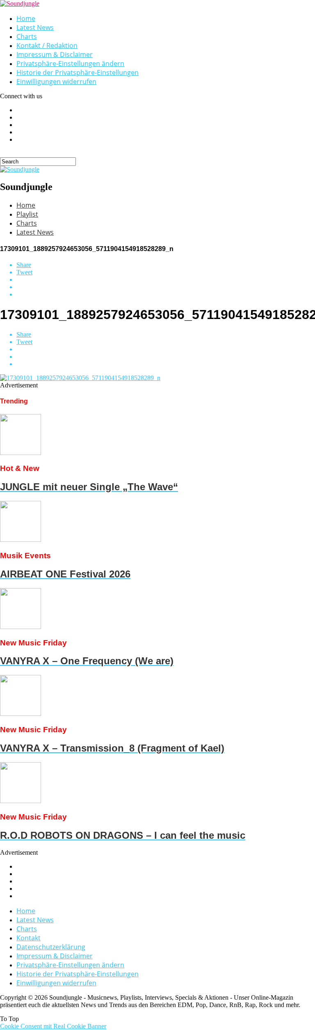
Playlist (27, 214)
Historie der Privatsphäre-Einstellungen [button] (77, 72)
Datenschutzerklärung (50, 946)
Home (25, 18)
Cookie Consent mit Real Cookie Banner (53, 1026)
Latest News (35, 27)
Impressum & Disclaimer (54, 54)
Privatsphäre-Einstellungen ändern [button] (70, 63)
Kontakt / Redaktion (47, 45)
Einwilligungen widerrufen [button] (56, 81)
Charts (26, 36)
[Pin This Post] (165, 287)
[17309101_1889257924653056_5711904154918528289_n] (80, 377)
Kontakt (28, 937)
